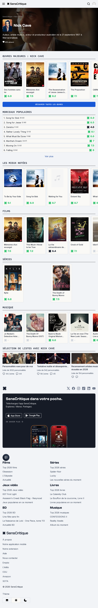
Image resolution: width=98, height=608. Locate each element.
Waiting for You (55, 196)
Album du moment (59, 525)
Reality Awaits (56, 521)
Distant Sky (76, 196)
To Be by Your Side (12, 196)
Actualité (7, 480)
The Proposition (78, 90)
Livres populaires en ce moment (65, 502)
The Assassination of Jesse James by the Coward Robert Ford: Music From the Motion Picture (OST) (57, 91)
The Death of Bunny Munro (58, 294)
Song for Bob (32, 196)
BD (5, 507)
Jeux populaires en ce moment (18, 502)
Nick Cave (18, 17)
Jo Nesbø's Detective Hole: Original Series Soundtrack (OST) (12, 335)
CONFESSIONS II (58, 516)
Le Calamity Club (58, 494)
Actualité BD (9, 525)
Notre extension (10, 549)
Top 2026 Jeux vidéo (13, 490)
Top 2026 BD (9, 512)
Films (6, 462)
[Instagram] (78, 389)
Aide (5, 553)
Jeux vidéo (10, 485)
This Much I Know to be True (34, 246)
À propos (7, 539)
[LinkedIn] (88, 389)
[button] (94, 4)
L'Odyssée (7, 475)
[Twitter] (68, 389)
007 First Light (9, 494)
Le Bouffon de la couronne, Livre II (67, 498)
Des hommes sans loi (12, 91)
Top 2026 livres (57, 490)
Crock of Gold (77, 245)
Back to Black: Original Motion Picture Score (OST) (57, 335)
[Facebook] (73, 389)
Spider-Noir (55, 471)
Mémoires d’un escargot (32, 91)
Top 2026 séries (58, 467)
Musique (56, 507)
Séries (54, 462)
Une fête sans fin (11, 516)
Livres (54, 485)
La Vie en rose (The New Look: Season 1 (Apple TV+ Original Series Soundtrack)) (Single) (79, 335)
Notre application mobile (14, 544)
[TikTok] (83, 389)
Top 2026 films (10, 467)
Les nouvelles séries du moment (65, 480)
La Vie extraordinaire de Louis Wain (56, 246)
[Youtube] (93, 389)
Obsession (8, 471)
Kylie (6, 293)
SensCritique (7, 17)
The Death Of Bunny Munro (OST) (35, 335)
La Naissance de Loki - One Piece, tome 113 (24, 521)
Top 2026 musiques (59, 512)
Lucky (53, 475)
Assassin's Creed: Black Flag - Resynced (22, 498)
